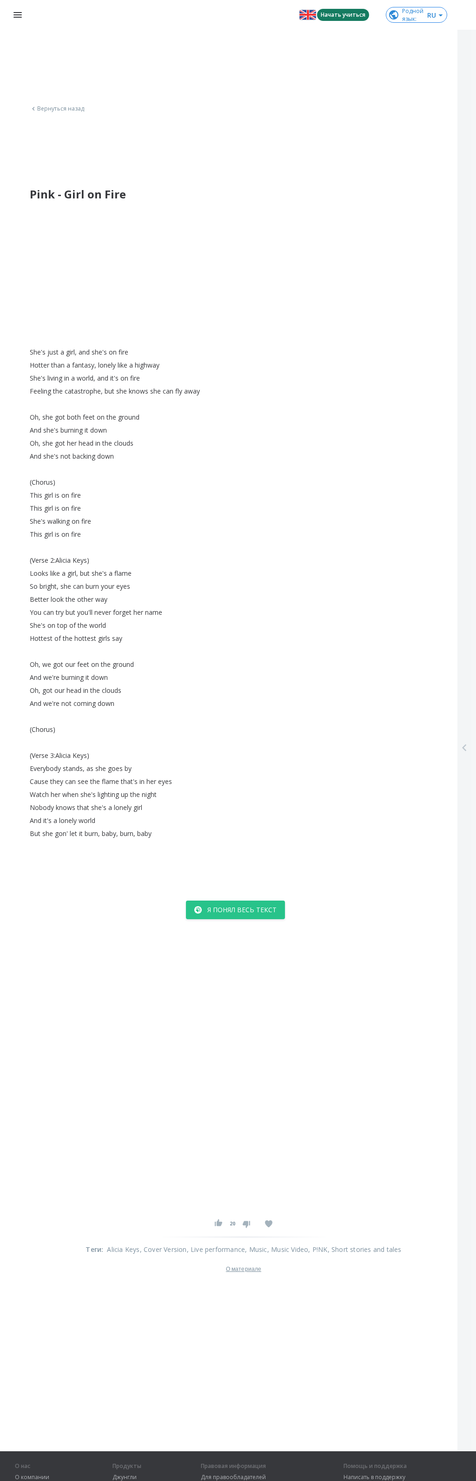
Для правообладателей (233, 1477)
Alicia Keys (123, 1249)
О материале (243, 1269)
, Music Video (288, 1249)
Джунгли (124, 1477)
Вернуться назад (61, 109)
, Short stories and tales (365, 1249)
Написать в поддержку (374, 1477)
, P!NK (317, 1249)
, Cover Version (163, 1249)
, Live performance (216, 1249)
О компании (32, 1477)
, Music (256, 1249)
